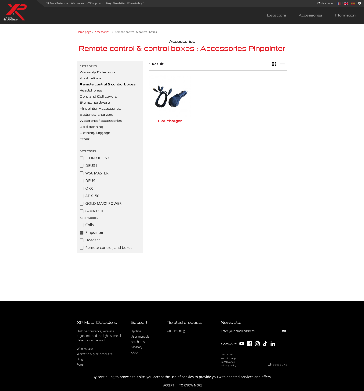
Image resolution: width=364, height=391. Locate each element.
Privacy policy (228, 365)
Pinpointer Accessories (100, 108)
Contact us (227, 354)
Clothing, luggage (95, 133)
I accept (168, 385)
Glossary (136, 347)
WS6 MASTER (96, 173)
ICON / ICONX (97, 157)
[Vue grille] (274, 64)
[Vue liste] (283, 64)
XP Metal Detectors (57, 3)
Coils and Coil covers (98, 96)
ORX (89, 188)
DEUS (90, 180)
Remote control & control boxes (108, 84)
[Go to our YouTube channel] (241, 343)
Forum (81, 364)
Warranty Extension (97, 72)
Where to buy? (135, 3)
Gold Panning (176, 331)
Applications (90, 78)
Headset (92, 239)
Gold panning (91, 126)
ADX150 (92, 195)
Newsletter (119, 3)
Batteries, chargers (96, 114)
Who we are (77, 3)
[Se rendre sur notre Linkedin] (273, 343)
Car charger (170, 121)
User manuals (140, 336)
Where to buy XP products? (95, 354)
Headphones (91, 90)
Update (136, 331)
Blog (108, 3)
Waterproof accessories (101, 120)
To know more (190, 385)
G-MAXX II (94, 210)
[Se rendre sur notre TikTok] (265, 343)
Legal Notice (228, 362)
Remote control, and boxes (108, 247)
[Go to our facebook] (249, 343)
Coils (89, 224)
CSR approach (95, 3)
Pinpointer (94, 232)
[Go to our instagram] (257, 343)
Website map (228, 358)
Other (84, 139)
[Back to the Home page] (15, 13)
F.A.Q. (134, 352)
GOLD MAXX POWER (103, 203)
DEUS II (91, 165)
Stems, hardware (95, 102)
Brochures (138, 342)
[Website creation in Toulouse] (277, 365)
